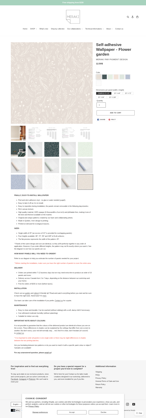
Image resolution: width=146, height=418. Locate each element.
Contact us (59, 300)
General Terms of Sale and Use (107, 381)
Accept (71, 412)
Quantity (100, 101)
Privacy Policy (33, 406)
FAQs (97, 375)
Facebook (14, 379)
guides (27, 293)
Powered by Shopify (129, 410)
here (44, 296)
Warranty (98, 387)
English (15, 404)
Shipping (98, 372)
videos (36, 293)
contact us (20, 333)
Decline (103, 412)
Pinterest (32, 379)
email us (47, 353)
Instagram (23, 379)
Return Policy (100, 384)
